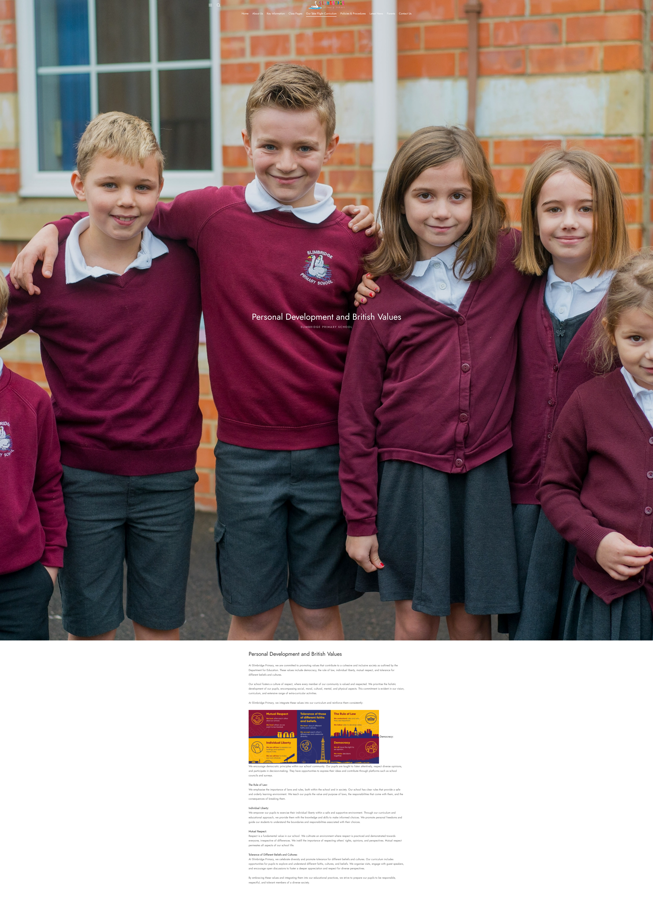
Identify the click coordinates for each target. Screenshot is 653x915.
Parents (391, 13)
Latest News (376, 13)
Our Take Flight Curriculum (321, 13)
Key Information (276, 13)
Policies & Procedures (353, 13)
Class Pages (295, 13)
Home (245, 13)
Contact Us (405, 13)
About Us (257, 13)
